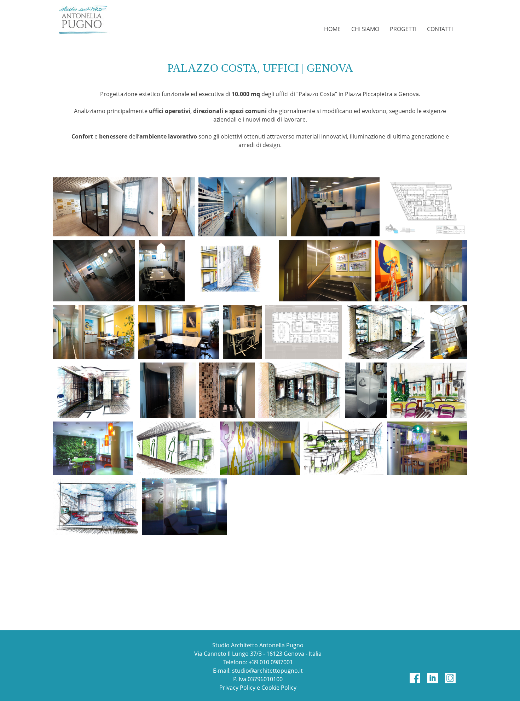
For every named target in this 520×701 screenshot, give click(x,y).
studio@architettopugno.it (267, 671)
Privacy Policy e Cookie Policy (257, 687)
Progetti (403, 29)
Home (332, 29)
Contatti (440, 29)
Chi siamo (365, 29)
